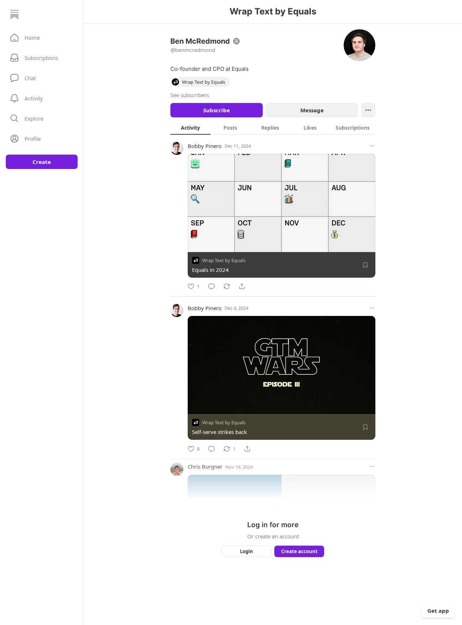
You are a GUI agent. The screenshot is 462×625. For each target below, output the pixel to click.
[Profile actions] (368, 110)
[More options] (372, 146)
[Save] (365, 265)
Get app (438, 610)
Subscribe (216, 110)
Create (41, 161)
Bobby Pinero (205, 145)
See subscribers (189, 95)
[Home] (14, 14)
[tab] (190, 127)
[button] (42, 37)
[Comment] (211, 286)
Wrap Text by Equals (223, 260)
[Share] (242, 286)
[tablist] (272, 127)
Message (312, 110)
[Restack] (227, 286)
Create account (299, 551)
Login (246, 551)
